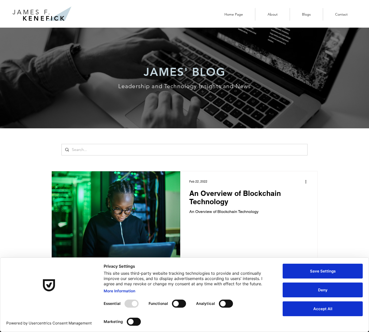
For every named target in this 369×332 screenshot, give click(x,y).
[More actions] (307, 182)
